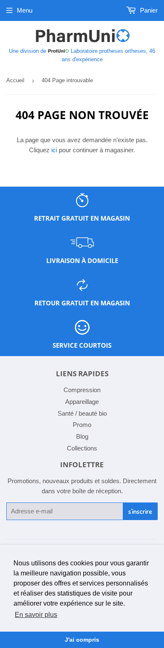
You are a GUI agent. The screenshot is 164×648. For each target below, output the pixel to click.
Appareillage (82, 401)
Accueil (15, 80)
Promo (82, 424)
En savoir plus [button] (36, 614)
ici (54, 150)
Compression (82, 389)
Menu (24, 10)
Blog (82, 436)
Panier (148, 10)
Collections (82, 448)
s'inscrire (140, 511)
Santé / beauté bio (82, 413)
